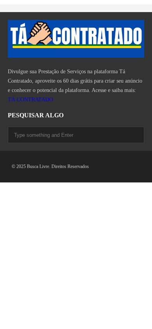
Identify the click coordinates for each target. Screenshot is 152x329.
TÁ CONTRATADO (30, 100)
